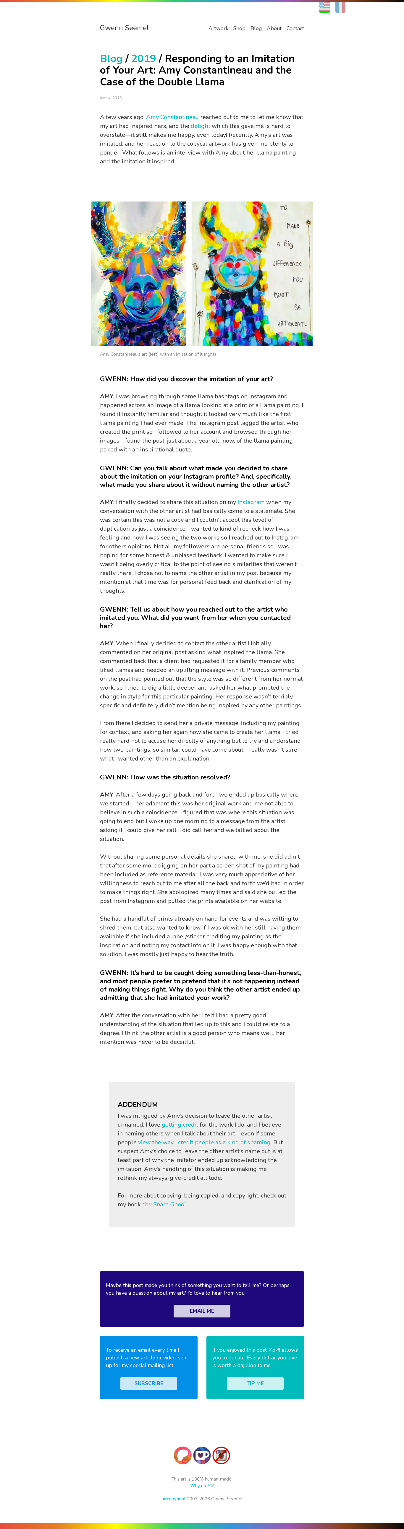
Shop (239, 28)
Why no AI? (202, 1486)
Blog (256, 28)
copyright (173, 1499)
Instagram (251, 502)
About (274, 28)
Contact (295, 28)
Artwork (218, 28)
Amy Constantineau (172, 117)
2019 (143, 59)
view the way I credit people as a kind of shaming (204, 1142)
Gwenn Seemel (124, 28)
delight (200, 126)
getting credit (180, 1125)
